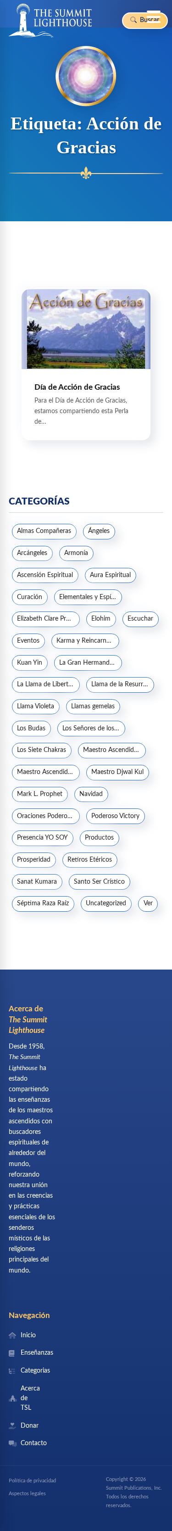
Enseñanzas (28, 1353)
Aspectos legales (27, 1493)
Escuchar (140, 619)
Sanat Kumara (37, 882)
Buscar (149, 20)
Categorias (28, 1371)
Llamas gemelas (93, 706)
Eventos (28, 641)
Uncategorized (106, 903)
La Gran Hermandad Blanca (90, 663)
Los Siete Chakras (41, 750)
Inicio (28, 1335)
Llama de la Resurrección (122, 684)
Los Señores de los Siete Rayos (93, 728)
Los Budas (31, 728)
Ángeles (99, 531)
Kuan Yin (29, 663)
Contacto (28, 1443)
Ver (148, 903)
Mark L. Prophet (39, 794)
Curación (29, 597)
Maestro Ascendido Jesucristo (114, 750)
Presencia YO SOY (42, 838)
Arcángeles (32, 553)
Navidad (91, 794)
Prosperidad (33, 860)
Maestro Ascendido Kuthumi (48, 772)
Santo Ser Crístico (99, 882)
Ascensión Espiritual (45, 575)
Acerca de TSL (28, 1398)
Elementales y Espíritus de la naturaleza (90, 597)
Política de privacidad (32, 1480)
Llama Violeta (35, 706)
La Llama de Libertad (46, 684)
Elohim (101, 619)
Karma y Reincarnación (87, 641)
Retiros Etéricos (89, 860)
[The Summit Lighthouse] (50, 20)
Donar (28, 1426)
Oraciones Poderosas (46, 816)
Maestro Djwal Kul (117, 772)
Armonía (76, 553)
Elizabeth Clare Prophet (48, 619)
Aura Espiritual (110, 575)
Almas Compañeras (44, 531)
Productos (99, 838)
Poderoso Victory (115, 816)
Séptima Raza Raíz (43, 903)
